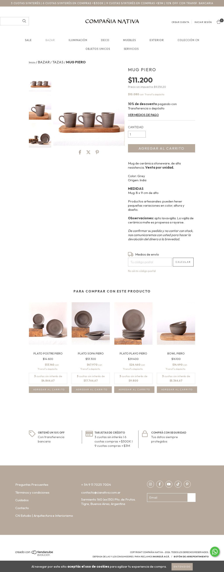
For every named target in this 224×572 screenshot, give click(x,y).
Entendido (182, 566)
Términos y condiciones (32, 492)
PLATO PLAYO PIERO (133, 353)
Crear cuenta (180, 22)
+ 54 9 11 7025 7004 (96, 484)
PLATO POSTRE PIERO (48, 353)
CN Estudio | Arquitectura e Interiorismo (44, 515)
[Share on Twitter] (88, 152)
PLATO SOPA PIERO (91, 353)
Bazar (50, 40)
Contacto (22, 508)
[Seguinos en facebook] (159, 484)
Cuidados (22, 500)
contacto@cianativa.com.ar (101, 492)
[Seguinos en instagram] (150, 484)
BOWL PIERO (176, 353)
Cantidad (136, 127)
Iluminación (78, 40)
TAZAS (57, 62)
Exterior (157, 40)
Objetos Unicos (98, 48)
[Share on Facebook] (80, 152)
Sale (28, 40)
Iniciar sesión (203, 22)
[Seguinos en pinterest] (187, 484)
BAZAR (44, 62)
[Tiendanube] (34, 555)
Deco (105, 40)
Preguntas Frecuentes (31, 484)
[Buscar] (24, 21)
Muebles (129, 40)
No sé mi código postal (142, 271)
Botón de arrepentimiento (191, 556)
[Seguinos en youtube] (168, 484)
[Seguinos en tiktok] (178, 484)
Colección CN (188, 40)
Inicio (32, 62)
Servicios (131, 48)
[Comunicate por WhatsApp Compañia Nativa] (215, 552)
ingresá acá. (161, 556)
